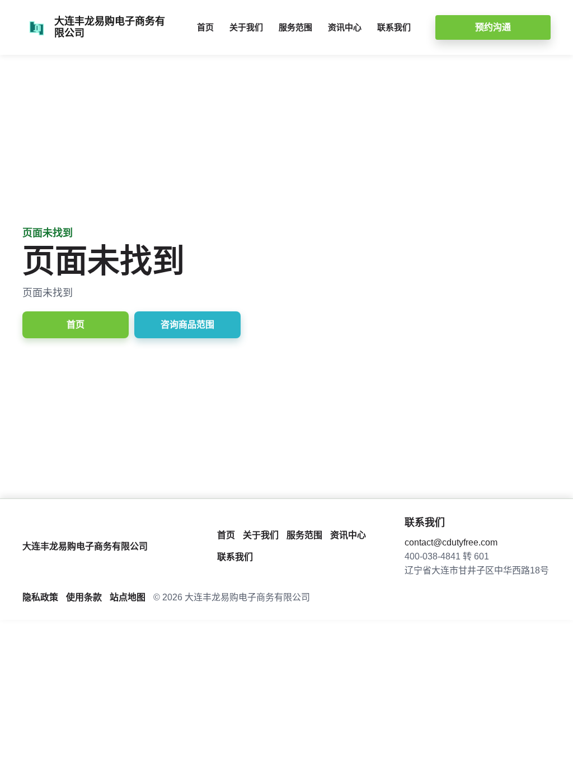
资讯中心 (344, 27)
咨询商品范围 (187, 324)
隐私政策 (40, 597)
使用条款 (84, 597)
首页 (205, 27)
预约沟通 (493, 27)
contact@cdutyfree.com (451, 542)
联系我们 (394, 27)
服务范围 (295, 27)
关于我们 (246, 27)
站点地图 (127, 597)
